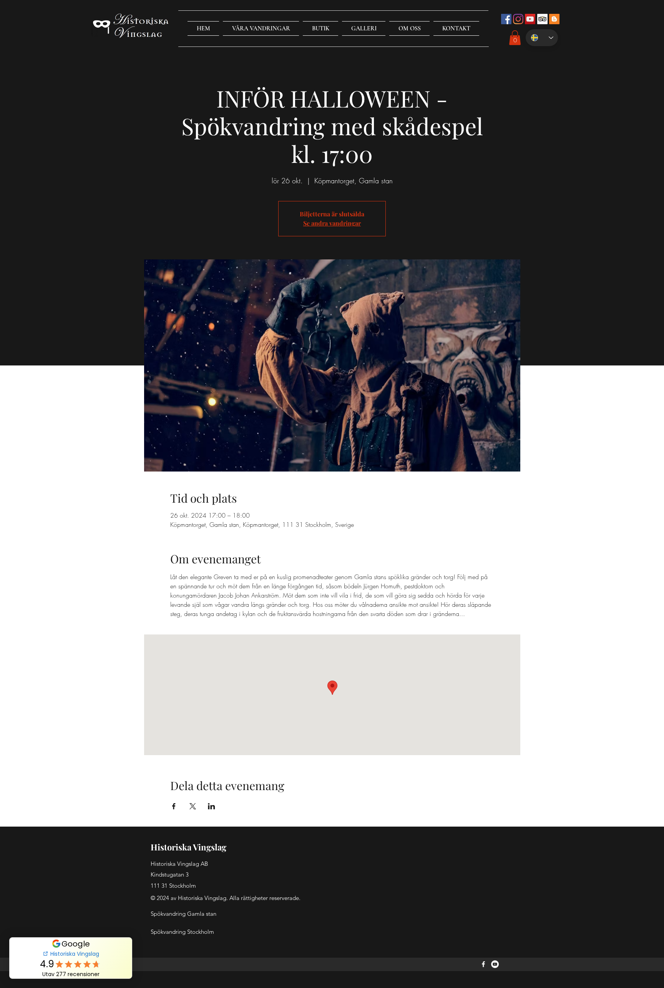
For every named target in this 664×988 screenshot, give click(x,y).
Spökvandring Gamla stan (183, 913)
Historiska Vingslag (188, 847)
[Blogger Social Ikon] (554, 19)
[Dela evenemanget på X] (192, 806)
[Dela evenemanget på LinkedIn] (211, 806)
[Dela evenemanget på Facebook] (174, 806)
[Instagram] (518, 19)
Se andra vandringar (332, 223)
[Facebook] (483, 964)
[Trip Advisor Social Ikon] (542, 19)
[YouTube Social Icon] (530, 19)
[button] (261, 28)
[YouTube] (495, 964)
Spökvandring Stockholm (182, 931)
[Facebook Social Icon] (506, 19)
